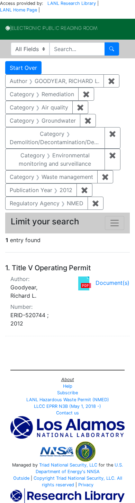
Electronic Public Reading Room (51, 28)
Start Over (23, 67)
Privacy (85, 484)
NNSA (93, 471)
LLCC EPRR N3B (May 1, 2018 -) (67, 406)
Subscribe (67, 392)
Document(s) (112, 282)
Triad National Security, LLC (68, 465)
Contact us (67, 412)
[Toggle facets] (114, 223)
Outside (21, 478)
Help (67, 386)
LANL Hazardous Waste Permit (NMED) (67, 399)
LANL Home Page (18, 10)
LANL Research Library (71, 3)
